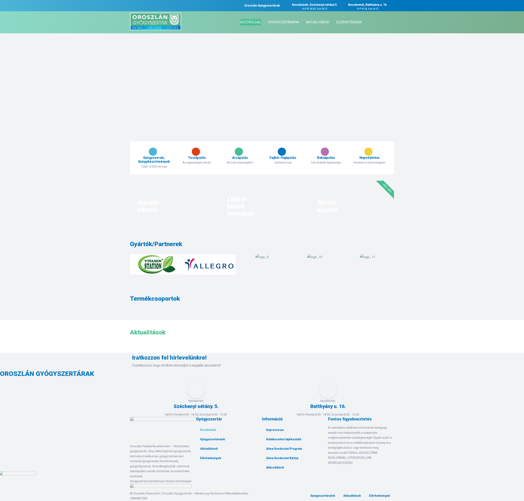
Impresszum (275, 430)
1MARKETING (138, 498)
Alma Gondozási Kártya (282, 458)
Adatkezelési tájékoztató (283, 439)
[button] (134, 265)
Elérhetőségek (210, 458)
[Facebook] (201, 472)
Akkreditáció (275, 467)
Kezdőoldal (208, 430)
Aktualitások (209, 448)
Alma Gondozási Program (284, 448)
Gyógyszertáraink (212, 439)
